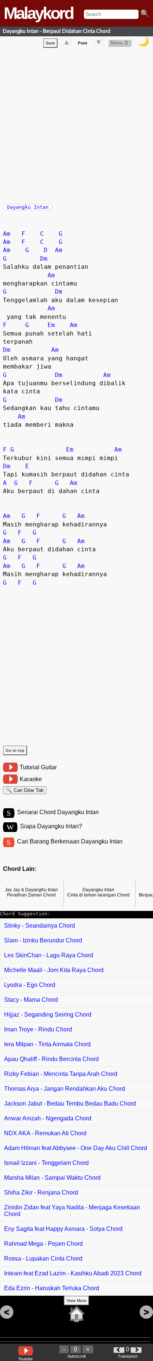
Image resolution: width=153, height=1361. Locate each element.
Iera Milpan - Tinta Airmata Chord (47, 1044)
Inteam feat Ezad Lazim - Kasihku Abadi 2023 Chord (72, 1273)
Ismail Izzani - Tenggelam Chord (46, 1163)
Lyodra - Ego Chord (29, 985)
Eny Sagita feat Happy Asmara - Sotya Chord (63, 1229)
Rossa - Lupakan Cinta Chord (43, 1258)
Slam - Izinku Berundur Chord (43, 940)
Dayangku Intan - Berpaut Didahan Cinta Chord (56, 31)
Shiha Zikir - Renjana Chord (41, 1192)
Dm (44, 258)
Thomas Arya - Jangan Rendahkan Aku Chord (64, 1089)
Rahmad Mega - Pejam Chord (43, 1244)
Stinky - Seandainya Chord (39, 925)
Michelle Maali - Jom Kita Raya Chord (54, 970)
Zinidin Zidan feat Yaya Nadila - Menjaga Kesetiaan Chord (72, 1210)
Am (6, 233)
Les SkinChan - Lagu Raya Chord (48, 955)
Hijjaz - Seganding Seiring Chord (47, 1014)
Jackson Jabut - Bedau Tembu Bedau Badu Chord (70, 1103)
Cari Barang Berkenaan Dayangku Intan (70, 841)
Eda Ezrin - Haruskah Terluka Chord (51, 1288)
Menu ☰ (119, 43)
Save (50, 43)
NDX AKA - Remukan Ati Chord (45, 1133)
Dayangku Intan (28, 207)
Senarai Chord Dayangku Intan (58, 812)
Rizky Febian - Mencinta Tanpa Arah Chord (60, 1074)
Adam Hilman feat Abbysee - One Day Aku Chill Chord (75, 1148)
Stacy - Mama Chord (31, 1000)
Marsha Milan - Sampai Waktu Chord (52, 1178)
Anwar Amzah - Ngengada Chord (47, 1118)
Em (51, 324)
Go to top (15, 750)
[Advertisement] (76, 124)
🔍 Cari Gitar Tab (24, 790)
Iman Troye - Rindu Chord (38, 1029)
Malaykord (38, 13)
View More (76, 1300)
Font (82, 43)
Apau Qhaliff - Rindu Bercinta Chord (51, 1059)
